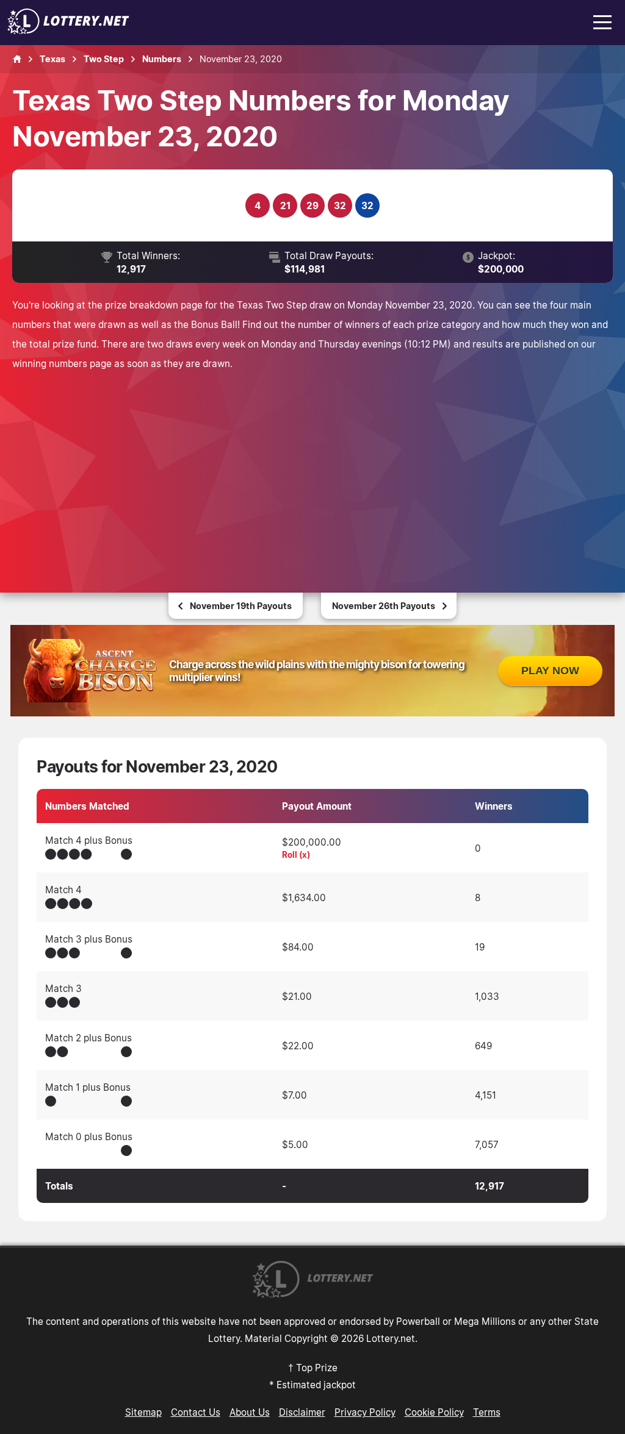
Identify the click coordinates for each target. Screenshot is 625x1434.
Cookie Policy (434, 1412)
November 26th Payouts (383, 606)
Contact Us (195, 1412)
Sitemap (143, 1412)
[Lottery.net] (68, 30)
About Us (249, 1412)
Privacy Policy (365, 1412)
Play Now (550, 671)
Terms (486, 1412)
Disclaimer (302, 1412)
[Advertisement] (312, 464)
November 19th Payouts (241, 606)
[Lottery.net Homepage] (17, 59)
